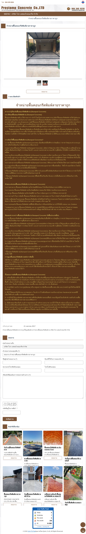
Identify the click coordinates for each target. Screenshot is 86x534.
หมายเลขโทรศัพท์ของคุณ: (12, 367)
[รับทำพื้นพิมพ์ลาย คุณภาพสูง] (73, 483)
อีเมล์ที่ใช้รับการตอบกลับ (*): (54, 359)
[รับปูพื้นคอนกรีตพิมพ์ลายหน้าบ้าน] (32, 479)
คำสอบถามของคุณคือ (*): (11, 351)
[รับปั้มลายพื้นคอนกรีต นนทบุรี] (73, 444)
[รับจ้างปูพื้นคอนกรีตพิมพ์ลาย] (12, 438)
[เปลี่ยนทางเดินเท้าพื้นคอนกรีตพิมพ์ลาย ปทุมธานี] (52, 479)
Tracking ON (46, 526)
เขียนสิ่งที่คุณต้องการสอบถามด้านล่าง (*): (17, 375)
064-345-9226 (9, 2)
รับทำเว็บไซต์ (31, 531)
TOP (83, 531)
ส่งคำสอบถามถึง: (8, 343)
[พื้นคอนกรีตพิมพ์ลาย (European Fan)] (52, 438)
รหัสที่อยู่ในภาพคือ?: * (10, 408)
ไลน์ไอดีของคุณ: (50, 367)
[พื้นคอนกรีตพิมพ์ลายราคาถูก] (12, 479)
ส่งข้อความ (10, 419)
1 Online (39, 526)
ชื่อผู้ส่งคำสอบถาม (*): (10, 359)
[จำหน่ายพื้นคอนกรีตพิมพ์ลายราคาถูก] (83, 2)
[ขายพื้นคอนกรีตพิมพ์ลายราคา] (32, 444)
